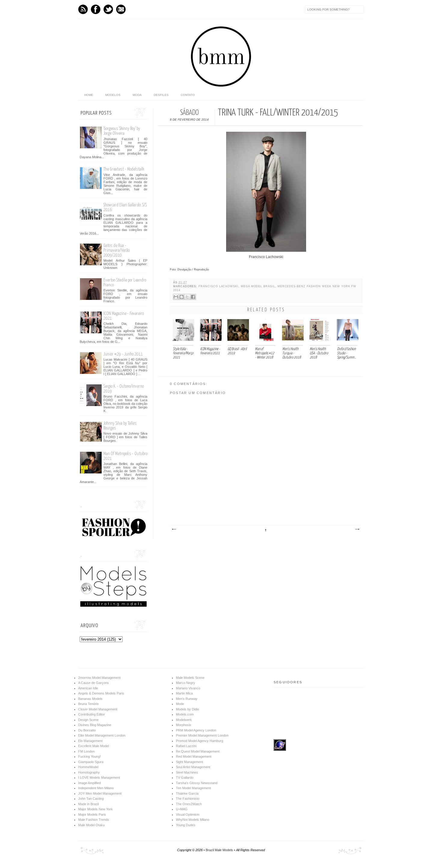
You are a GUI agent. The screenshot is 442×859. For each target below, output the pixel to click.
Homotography (89, 772)
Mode (180, 704)
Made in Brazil (88, 804)
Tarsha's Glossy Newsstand (196, 783)
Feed (83, 9)
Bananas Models (90, 698)
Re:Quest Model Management (197, 751)
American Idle (88, 688)
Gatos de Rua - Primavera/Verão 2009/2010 (116, 250)
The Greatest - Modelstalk (123, 169)
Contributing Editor (91, 714)
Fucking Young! (89, 756)
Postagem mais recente (174, 529)
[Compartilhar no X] (187, 297)
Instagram (121, 9)
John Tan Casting (91, 798)
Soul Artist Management (193, 767)
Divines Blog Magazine (94, 725)
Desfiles (161, 95)
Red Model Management (193, 756)
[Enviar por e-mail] (176, 297)
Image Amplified (89, 783)
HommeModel (88, 767)
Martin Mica (184, 693)
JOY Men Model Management (99, 793)
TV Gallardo (184, 777)
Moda (137, 95)
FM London (86, 751)
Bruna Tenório (88, 704)
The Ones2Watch (189, 804)
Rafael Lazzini (186, 746)
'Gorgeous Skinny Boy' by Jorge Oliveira (121, 131)
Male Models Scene (190, 677)
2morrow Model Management (99, 677)
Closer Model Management (97, 709)
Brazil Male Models (219, 850)
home (88, 95)
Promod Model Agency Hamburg (199, 741)
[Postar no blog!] (182, 297)
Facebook (95, 9)
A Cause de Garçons (93, 683)
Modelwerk (184, 720)
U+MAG (182, 809)
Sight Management (189, 762)
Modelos (113, 95)
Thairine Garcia (187, 793)
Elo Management (90, 741)
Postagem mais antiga (357, 529)
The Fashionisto (187, 798)
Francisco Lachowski (218, 286)
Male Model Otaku (91, 825)
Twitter (108, 9)
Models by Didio (187, 709)
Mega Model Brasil (258, 286)
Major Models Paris (92, 814)
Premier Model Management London (202, 735)
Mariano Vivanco (188, 688)
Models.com (185, 714)
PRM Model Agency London (196, 730)
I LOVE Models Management (99, 777)
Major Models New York (95, 809)
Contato (188, 95)
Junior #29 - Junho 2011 (123, 354)
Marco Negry (185, 683)
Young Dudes (185, 825)
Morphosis (183, 725)
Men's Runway (187, 698)
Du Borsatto (87, 730)
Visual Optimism (187, 814)
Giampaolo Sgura (90, 762)
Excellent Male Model (93, 746)
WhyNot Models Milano (192, 819)
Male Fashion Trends (93, 819)
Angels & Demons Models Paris (101, 693)
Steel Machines (187, 772)
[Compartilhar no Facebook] (193, 297)
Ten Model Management (193, 788)
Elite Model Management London (101, 735)
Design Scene (88, 720)
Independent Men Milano (96, 788)
